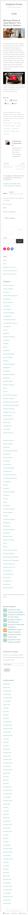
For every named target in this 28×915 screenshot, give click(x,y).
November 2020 (7, 852)
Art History (6, 292)
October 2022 (7, 797)
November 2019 (7, 889)
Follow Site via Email (10, 652)
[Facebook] (12, 248)
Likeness (5, 360)
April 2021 (6, 841)
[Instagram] (4, 248)
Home (5, 260)
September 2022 (7, 800)
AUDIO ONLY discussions (10, 295)
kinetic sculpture (8, 357)
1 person (10, 204)
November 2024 (7, 728)
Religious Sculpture (8, 398)
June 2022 (6, 811)
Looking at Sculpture (9, 364)
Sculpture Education (9, 408)
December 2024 (7, 725)
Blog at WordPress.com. (14, 910)
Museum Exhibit (8, 381)
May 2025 (5, 715)
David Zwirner (17, 123)
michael (11, 192)
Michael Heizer (15, 131)
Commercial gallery (9, 114)
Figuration (20, 114)
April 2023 (6, 783)
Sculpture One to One (9, 267)
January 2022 (7, 821)
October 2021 (6, 828)
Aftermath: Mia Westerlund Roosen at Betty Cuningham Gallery (20, 166)
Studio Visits (6, 422)
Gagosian (18, 125)
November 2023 (7, 763)
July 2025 (5, 708)
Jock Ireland (15, 128)
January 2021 (6, 845)
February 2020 (7, 879)
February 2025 (7, 721)
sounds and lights (8, 419)
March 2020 (6, 876)
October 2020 (7, 855)
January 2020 (7, 883)
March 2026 (6, 687)
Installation (13, 118)
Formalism (20, 116)
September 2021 (7, 831)
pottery (5, 391)
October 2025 (7, 701)
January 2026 (7, 694)
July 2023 (5, 776)
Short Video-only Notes (10, 270)
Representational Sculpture (11, 402)
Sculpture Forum (14, 4)
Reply (4, 207)
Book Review (7, 299)
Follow (7, 670)
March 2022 (6, 817)
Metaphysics (6, 367)
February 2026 (7, 691)
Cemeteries (6, 306)
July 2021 (5, 835)
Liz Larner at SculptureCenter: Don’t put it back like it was (8, 165)
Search (5, 238)
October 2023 (7, 766)
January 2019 (6, 900)
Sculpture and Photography (11, 405)
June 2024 (6, 739)
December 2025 (7, 697)
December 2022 (7, 790)
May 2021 (5, 838)
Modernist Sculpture (9, 374)
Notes (5, 388)
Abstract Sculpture (8, 285)
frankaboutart (12, 629)
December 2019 (7, 886)
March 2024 (6, 749)
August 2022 (6, 804)
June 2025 (6, 711)
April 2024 (6, 745)
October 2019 (6, 893)
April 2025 (6, 718)
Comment (19, 229)
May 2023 (5, 780)
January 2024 (7, 756)
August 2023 (6, 773)
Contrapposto (7, 326)
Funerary (5, 343)
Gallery (5, 118)
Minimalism (6, 371)
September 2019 (7, 896)
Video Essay (6, 429)
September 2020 (7, 859)
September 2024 (7, 735)
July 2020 (6, 862)
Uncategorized (7, 426)
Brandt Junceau (8, 123)
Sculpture (6, 134)
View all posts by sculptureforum (16, 155)
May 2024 (5, 742)
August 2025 (6, 704)
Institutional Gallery (9, 354)
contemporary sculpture (10, 323)
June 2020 (6, 865)
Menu (14, 14)
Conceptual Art (7, 316)
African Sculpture (8, 289)
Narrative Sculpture (8, 384)
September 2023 (7, 769)
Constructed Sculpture (9, 319)
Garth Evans (7, 128)
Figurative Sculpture (10, 116)
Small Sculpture (7, 415)
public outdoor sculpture (10, 395)
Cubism (5, 330)
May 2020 (6, 869)
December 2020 (7, 848)
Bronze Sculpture (14, 112)
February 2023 (7, 787)
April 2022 (6, 814)
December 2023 (7, 759)
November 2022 (7, 793)
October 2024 (7, 732)
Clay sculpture (7, 309)
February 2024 (7, 752)
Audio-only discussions (10, 274)
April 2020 (6, 872)
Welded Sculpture (8, 432)
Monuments (6, 378)
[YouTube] (8, 248)
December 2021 (7, 824)
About (5, 263)
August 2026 (6, 684)
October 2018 (6, 903)
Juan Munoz (7, 131)
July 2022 (5, 807)
